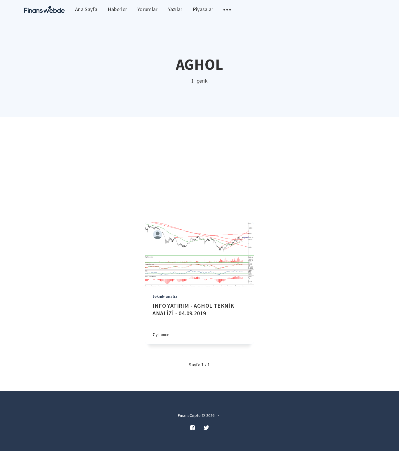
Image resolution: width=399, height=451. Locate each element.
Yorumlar (147, 9)
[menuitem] (44, 9)
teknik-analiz (164, 296)
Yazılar (175, 9)
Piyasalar (203, 9)
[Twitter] (206, 428)
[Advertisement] (199, 160)
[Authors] (157, 234)
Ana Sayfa (86, 9)
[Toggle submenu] (227, 9)
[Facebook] (192, 428)
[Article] (199, 254)
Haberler (117, 9)
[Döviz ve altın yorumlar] (44, 9)
